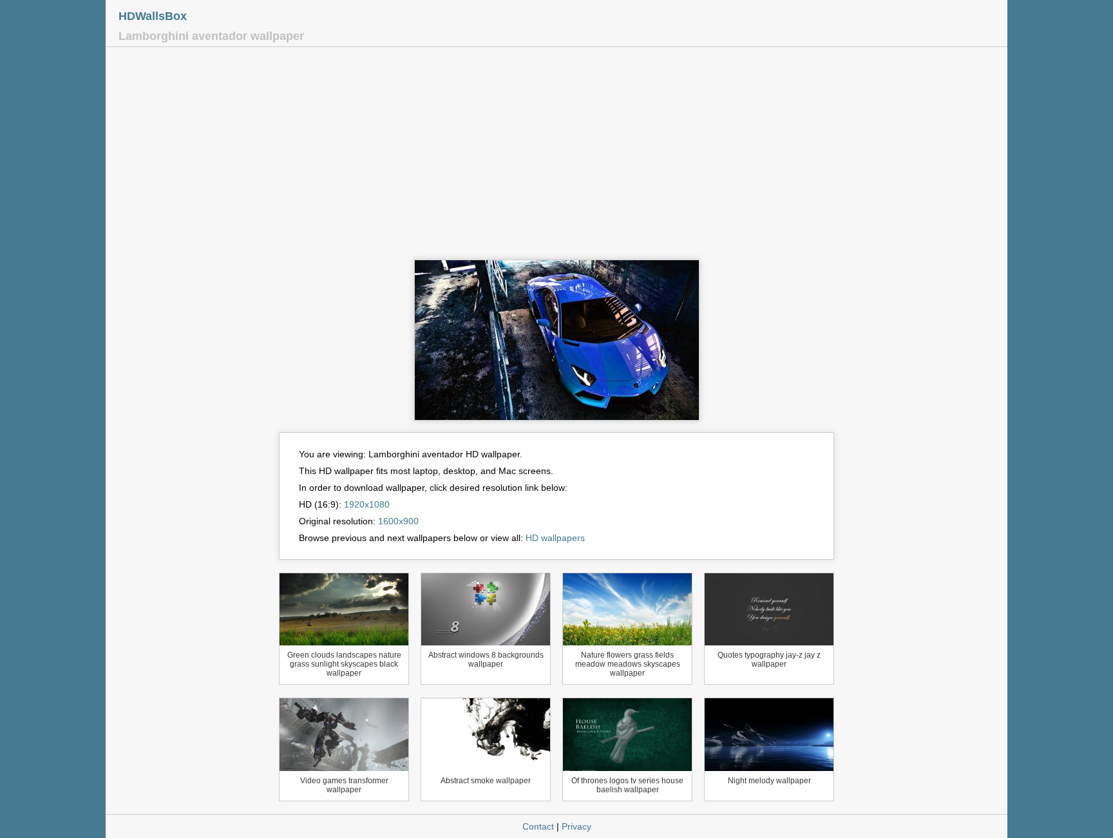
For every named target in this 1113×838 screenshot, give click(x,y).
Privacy (576, 826)
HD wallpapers (555, 538)
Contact (538, 826)
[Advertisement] (556, 156)
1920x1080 (367, 504)
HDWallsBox (153, 16)
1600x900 (398, 521)
